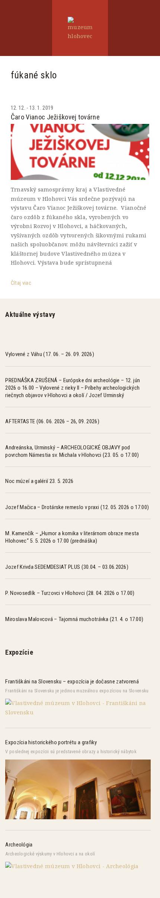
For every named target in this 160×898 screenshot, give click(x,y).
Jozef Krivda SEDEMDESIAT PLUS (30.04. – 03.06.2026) (66, 567)
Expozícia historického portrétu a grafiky (51, 742)
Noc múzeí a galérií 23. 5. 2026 (39, 481)
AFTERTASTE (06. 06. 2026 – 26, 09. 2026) (52, 421)
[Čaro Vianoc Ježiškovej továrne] (80, 152)
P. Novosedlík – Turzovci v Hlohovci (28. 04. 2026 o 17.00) (69, 593)
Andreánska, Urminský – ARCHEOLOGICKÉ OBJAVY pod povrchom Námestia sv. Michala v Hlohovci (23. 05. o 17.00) (72, 451)
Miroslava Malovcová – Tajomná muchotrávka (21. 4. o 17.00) (74, 619)
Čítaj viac (21, 283)
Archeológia (18, 844)
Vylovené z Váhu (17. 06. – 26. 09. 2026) (49, 354)
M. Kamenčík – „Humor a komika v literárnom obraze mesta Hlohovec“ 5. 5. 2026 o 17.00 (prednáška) (72, 537)
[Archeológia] (71, 866)
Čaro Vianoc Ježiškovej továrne (55, 117)
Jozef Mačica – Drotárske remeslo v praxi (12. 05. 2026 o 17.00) (77, 507)
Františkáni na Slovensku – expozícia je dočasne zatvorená (71, 681)
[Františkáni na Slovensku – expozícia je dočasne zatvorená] (78, 712)
